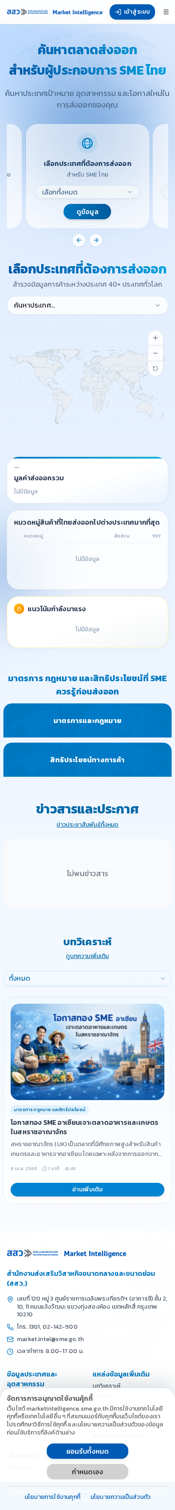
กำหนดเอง (87, 1471)
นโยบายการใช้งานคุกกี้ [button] (52, 1497)
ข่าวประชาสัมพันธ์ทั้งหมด (87, 825)
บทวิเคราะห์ (107, 1386)
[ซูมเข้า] (155, 338)
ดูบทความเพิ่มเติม (87, 956)
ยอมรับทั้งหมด (87, 1451)
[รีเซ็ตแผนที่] (155, 368)
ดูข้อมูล (87, 211)
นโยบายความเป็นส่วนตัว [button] (120, 1497)
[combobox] (88, 192)
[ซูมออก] (155, 353)
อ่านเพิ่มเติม (87, 1189)
